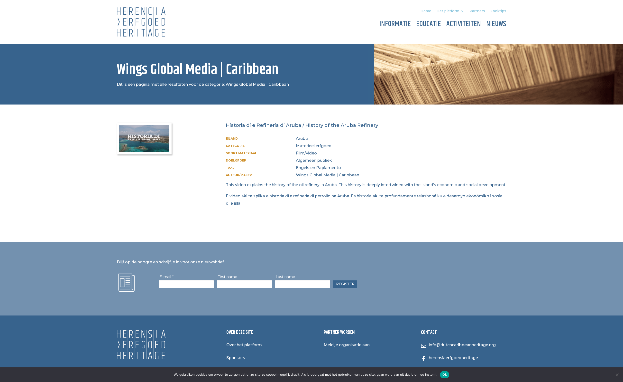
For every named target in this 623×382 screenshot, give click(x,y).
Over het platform (244, 345)
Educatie (428, 24)
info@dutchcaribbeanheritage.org (462, 345)
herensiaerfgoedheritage (453, 357)
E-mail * (166, 277)
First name (227, 277)
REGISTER (345, 284)
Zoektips (498, 11)
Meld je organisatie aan (347, 345)
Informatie (395, 24)
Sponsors (235, 357)
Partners (477, 11)
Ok (444, 374)
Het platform (448, 11)
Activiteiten (463, 24)
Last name (285, 277)
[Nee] (616, 374)
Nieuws (496, 24)
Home (426, 11)
